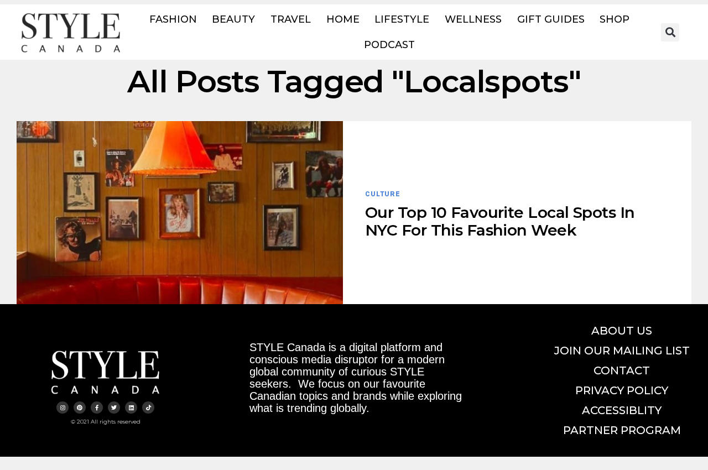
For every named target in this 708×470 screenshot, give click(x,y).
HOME (343, 19)
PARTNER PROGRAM (622, 430)
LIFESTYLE (401, 19)
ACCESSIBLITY (622, 410)
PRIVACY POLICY (621, 390)
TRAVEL (290, 19)
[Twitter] (114, 407)
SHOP (614, 19)
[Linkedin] (131, 407)
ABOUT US (621, 330)
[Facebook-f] (97, 407)
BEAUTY (233, 19)
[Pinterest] (80, 407)
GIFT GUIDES (551, 19)
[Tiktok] (148, 407)
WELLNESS (473, 19)
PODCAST (389, 45)
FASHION (173, 19)
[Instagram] (62, 407)
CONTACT (622, 370)
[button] (670, 32)
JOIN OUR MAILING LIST (622, 350)
